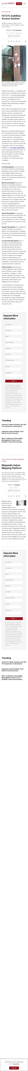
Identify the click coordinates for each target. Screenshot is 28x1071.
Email (7, 336)
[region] (14, 1065)
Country (8, 366)
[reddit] (16, 41)
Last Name (8, 330)
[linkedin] (11, 41)
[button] (3, 4)
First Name (8, 324)
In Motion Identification (17, 147)
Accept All (14, 1068)
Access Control (6, 11)
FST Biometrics (17, 30)
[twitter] (14, 41)
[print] (25, 41)
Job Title (8, 354)
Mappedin (17, 485)
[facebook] (9, 41)
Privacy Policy (16, 1064)
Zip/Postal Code (9, 360)
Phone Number (9, 342)
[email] (19, 41)
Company (7, 348)
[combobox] (14, 369)
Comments (8, 373)
